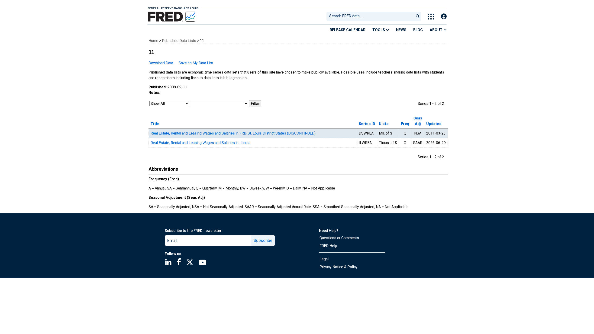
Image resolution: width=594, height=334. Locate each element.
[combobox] (369, 16)
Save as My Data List (196, 63)
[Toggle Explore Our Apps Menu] (431, 16)
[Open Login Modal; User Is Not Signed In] (444, 16)
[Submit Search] (417, 16)
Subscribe (263, 240)
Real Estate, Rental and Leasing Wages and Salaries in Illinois (200, 143)
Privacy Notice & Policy (339, 267)
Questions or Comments (339, 238)
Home (153, 41)
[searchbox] (371, 16)
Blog (418, 30)
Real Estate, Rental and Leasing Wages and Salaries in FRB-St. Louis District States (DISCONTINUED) (233, 133)
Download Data (160, 63)
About (436, 30)
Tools (379, 30)
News (401, 30)
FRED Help (328, 246)
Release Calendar (347, 30)
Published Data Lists (179, 41)
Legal (324, 259)
